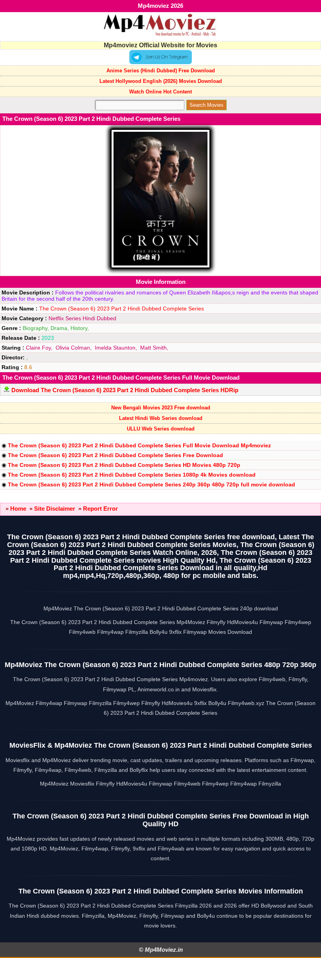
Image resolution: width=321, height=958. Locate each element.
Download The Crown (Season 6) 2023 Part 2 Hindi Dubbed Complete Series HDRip (124, 390)
